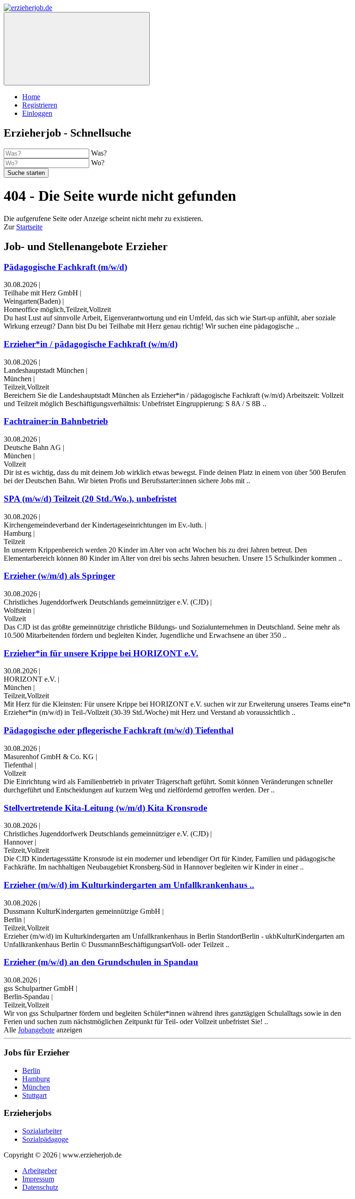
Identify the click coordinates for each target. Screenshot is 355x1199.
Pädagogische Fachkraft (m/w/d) (65, 267)
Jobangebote (36, 1030)
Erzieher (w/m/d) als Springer (59, 576)
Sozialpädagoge (45, 1139)
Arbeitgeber (39, 1171)
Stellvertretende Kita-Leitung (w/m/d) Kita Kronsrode (105, 808)
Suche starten (26, 172)
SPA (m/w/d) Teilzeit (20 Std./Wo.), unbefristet (90, 499)
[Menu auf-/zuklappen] (77, 48)
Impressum (38, 1179)
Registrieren (39, 105)
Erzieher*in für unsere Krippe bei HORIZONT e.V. (101, 653)
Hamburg (36, 1079)
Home (31, 97)
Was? (99, 153)
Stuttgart (34, 1095)
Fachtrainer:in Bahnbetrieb (56, 421)
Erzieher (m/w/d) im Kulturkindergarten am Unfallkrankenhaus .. (129, 885)
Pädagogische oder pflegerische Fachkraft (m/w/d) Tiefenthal (118, 730)
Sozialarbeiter (42, 1131)
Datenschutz (40, 1187)
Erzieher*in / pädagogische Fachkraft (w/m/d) (91, 344)
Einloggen (37, 113)
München (36, 1087)
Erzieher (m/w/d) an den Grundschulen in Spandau (101, 962)
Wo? (97, 163)
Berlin (31, 1070)
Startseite (29, 227)
